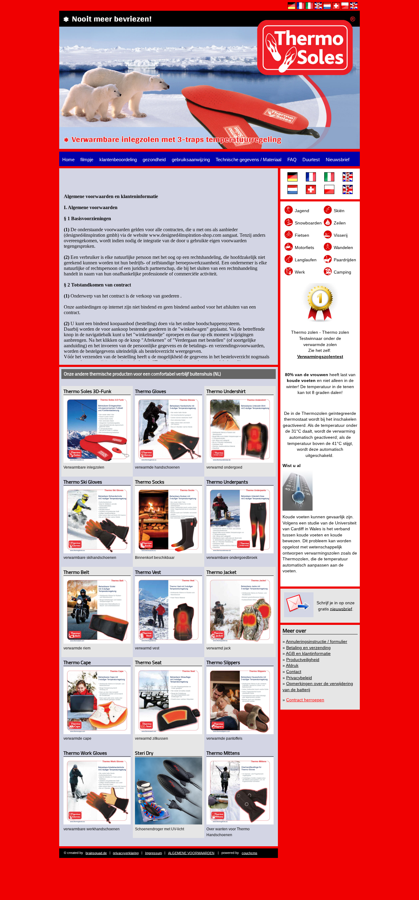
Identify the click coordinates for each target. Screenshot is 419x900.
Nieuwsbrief (337, 159)
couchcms (249, 853)
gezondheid (154, 159)
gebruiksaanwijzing (191, 159)
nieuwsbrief (341, 608)
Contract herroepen (305, 699)
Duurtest (311, 159)
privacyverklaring (126, 853)
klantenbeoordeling (118, 159)
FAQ (292, 159)
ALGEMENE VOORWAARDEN (191, 853)
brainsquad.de (96, 853)
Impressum (153, 853)
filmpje (86, 159)
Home (68, 159)
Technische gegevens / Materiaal (248, 159)
